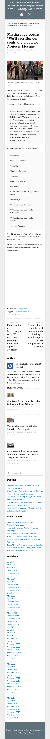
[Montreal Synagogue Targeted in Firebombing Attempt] (10, 398)
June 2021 (11, 630)
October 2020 (13, 650)
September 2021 (14, 624)
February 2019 (13, 706)
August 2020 (12, 655)
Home (9, 23)
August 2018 (12, 718)
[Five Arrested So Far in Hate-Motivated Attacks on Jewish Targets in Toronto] (10, 448)
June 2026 (11, 562)
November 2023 (13, 590)
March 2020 (12, 669)
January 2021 (12, 641)
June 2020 (11, 661)
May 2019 (11, 698)
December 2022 (13, 607)
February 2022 (13, 616)
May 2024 (11, 579)
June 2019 (11, 695)
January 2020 (12, 675)
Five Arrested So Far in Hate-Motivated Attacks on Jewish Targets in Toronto (22, 454)
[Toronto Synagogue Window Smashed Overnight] (10, 423)
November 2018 (13, 712)
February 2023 (13, 601)
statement (35, 104)
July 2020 (11, 658)
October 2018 (13, 715)
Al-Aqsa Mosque (22, 311)
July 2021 (11, 627)
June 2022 (11, 610)
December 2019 (13, 678)
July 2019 (11, 692)
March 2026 (12, 570)
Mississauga (16, 314)
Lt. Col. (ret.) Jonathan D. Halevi (27, 50)
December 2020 (13, 644)
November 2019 (13, 681)
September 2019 (14, 686)
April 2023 (11, 599)
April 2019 (11, 701)
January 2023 (12, 604)
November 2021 (13, 618)
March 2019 (12, 703)
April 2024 (11, 582)
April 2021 (11, 635)
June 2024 (11, 576)
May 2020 (11, 664)
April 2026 (11, 567)
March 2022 (12, 613)
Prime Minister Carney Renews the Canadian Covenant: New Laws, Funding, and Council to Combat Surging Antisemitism (25, 548)
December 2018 (13, 709)
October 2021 (13, 621)
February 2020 (13, 672)
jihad (9, 314)
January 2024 (12, 584)
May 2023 (11, 596)
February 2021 (13, 638)
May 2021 (11, 633)
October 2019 (13, 684)
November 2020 (13, 647)
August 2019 (12, 689)
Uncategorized (21, 309)
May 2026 (11, 565)
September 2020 (14, 652)
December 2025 (13, 573)
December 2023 (13, 587)
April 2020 (11, 667)
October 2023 (13, 593)
